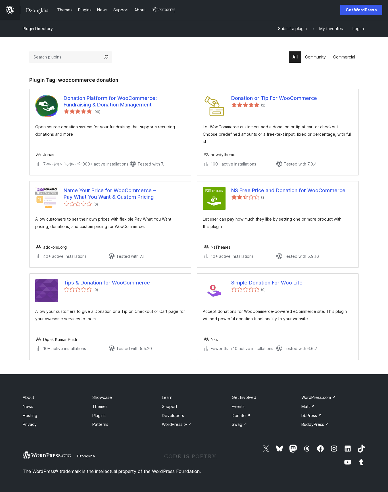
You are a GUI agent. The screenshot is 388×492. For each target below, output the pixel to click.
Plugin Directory (38, 28)
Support (169, 406)
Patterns (100, 424)
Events (238, 406)
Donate (241, 415)
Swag (239, 424)
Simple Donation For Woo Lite (267, 283)
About (28, 397)
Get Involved (244, 397)
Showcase (102, 397)
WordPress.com (318, 397)
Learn (167, 397)
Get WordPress (361, 9)
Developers (173, 415)
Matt (308, 406)
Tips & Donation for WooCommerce (107, 283)
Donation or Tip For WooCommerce (274, 98)
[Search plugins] (106, 57)
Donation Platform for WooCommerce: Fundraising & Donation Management (110, 101)
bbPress (311, 415)
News (28, 406)
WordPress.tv (177, 424)
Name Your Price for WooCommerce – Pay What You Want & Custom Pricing (110, 193)
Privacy (30, 424)
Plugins (99, 415)
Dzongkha (86, 456)
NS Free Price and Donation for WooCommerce (288, 190)
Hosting (30, 415)
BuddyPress (315, 424)
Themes (100, 406)
